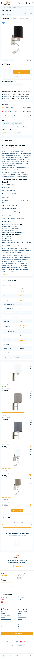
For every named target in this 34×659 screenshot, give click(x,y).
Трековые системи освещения (8, 626)
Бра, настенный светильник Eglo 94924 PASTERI (13, 382)
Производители (21, 624)
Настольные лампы (5, 615)
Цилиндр (22, 340)
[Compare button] (30, 60)
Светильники (4, 613)
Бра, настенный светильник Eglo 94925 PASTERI (13, 412)
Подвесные (3, 611)
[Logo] (7, 3)
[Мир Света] (17, 556)
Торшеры (3, 617)
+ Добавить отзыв (17, 525)
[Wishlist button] (27, 60)
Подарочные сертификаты (24, 626)
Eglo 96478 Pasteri (6, 497)
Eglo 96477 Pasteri (6, 468)
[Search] (29, 3)
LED (21, 300)
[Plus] (10, 72)
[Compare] (31, 368)
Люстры (3, 620)
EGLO (9, 12)
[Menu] (2, 3)
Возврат (20, 619)
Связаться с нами (22, 620)
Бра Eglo (6, 274)
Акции (19, 628)
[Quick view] (31, 364)
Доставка (20, 613)
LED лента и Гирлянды (6, 622)
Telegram (22, 597)
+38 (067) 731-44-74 (6, 575)
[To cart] (30, 390)
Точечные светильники (6, 619)
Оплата (19, 615)
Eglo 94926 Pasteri (6, 441)
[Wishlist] (31, 366)
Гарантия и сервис (22, 617)
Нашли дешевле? (6, 66)
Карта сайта (20, 622)
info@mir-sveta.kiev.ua (6, 582)
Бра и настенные (7, 7)
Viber (21, 599)
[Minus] (5, 72)
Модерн (22, 295)
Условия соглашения (23, 611)
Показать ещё (17, 510)
